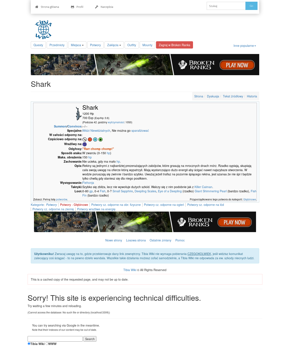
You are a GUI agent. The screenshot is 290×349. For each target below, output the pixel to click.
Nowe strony (113, 240)
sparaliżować (140, 130)
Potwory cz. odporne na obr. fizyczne (116, 204)
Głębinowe (249, 199)
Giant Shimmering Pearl (211, 191)
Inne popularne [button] (244, 45)
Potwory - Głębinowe (74, 204)
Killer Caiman (203, 187)
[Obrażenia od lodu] (95, 139)
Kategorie (37, 204)
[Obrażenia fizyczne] (84, 139)
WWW (52, 344)
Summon (60, 126)
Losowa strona (136, 240)
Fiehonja (88, 182)
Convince (74, 126)
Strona (198, 96)
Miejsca (76, 45)
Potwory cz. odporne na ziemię (53, 209)
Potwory (95, 45)
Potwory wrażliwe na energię (96, 209)
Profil (79, 7)
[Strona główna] (44, 29)
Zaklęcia (112, 45)
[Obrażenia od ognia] (90, 139)
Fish (103, 191)
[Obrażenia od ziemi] (100, 139)
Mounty (147, 45)
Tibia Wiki (129, 270)
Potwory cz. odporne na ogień (164, 204)
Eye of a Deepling (170, 191)
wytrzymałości (116, 122)
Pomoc (180, 240)
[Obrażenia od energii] (84, 144)
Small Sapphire (123, 191)
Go (251, 6)
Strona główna (50, 7)
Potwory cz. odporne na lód (205, 204)
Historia (252, 96)
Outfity (131, 45)
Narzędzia (107, 7)
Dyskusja (213, 96)
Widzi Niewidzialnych (96, 130)
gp (91, 191)
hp (108, 153)
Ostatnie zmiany (160, 240)
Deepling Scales (145, 191)
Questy (38, 45)
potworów (61, 199)
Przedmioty (57, 45)
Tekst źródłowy (233, 96)
